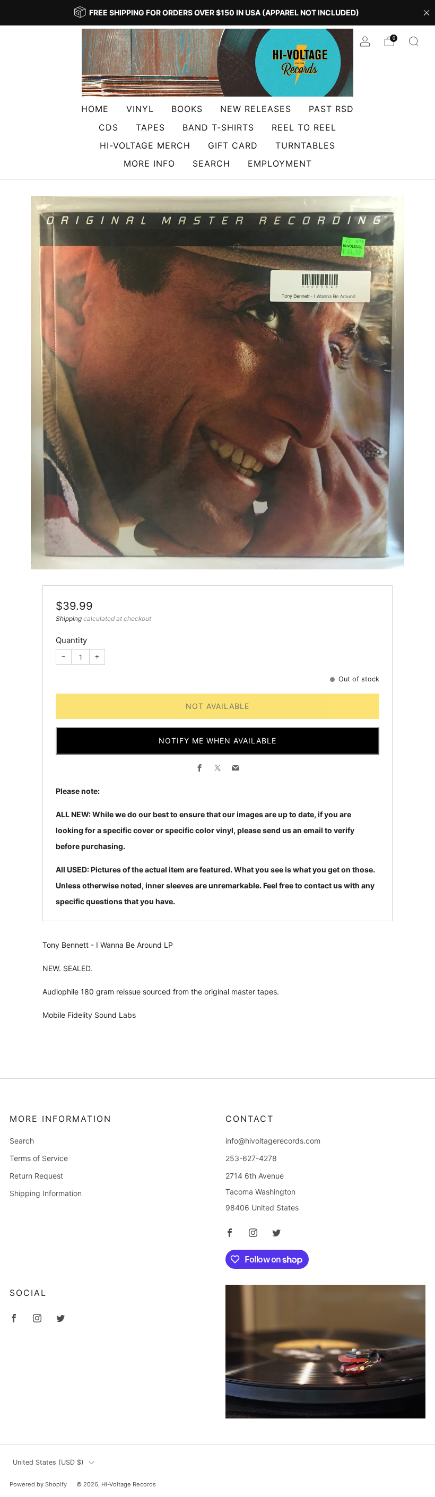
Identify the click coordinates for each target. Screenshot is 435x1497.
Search (211, 163)
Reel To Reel (304, 127)
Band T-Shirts (218, 127)
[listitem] (217, 12)
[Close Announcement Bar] (426, 12)
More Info (149, 163)
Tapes (150, 127)
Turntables (305, 145)
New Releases (255, 108)
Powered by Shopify (38, 1484)
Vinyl (140, 108)
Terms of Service (39, 1158)
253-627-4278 (251, 1158)
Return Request (36, 1175)
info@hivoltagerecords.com (272, 1140)
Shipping (69, 618)
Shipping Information (46, 1193)
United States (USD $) (48, 1462)
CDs (108, 127)
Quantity (71, 640)
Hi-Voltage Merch (145, 145)
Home (95, 108)
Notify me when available (217, 740)
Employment (280, 163)
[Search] (413, 41)
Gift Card (233, 145)
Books (187, 108)
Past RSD (331, 108)
